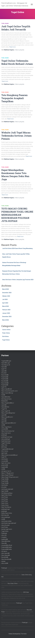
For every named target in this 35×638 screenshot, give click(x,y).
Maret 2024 (5, 289)
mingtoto (4, 537)
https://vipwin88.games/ (8, 413)
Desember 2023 (6, 292)
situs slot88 (4, 563)
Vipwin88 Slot (5, 407)
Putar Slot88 (4, 479)
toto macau (4, 451)
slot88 (3, 425)
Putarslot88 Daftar (6, 547)
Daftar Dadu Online (6, 513)
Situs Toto (4, 445)
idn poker (4, 373)
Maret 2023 (5, 306)
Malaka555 (4, 401)
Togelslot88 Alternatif (7, 449)
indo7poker (4, 459)
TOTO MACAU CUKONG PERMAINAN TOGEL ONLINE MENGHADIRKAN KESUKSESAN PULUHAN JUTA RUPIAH (17, 214)
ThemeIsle (23, 633)
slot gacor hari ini (6, 471)
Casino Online (6, 329)
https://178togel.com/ (7, 473)
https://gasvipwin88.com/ (8, 423)
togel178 (3, 369)
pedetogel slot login (6, 437)
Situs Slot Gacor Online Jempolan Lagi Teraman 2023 (17, 279)
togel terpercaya (5, 441)
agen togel (4, 453)
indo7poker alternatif (7, 489)
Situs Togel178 (5, 411)
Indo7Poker (4, 497)
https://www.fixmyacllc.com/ (9, 391)
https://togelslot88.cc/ (7, 403)
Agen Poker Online (6, 495)
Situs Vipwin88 (5, 555)
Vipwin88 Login (5, 363)
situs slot (4, 535)
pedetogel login (5, 509)
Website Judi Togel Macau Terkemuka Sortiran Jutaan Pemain (16, 135)
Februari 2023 (6, 309)
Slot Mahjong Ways (6, 493)
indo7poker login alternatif (8, 523)
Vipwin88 (4, 367)
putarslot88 (4, 465)
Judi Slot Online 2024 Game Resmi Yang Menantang (17, 248)
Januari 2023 (6, 313)
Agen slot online (5, 463)
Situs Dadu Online (12, 583)
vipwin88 (3, 371)
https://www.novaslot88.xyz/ (9, 455)
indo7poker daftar (6, 521)
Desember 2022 (6, 316)
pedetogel (4, 435)
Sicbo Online (4, 505)
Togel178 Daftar (5, 443)
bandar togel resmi (6, 529)
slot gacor (4, 551)
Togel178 (4, 409)
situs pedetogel (5, 439)
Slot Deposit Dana (6, 399)
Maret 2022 (5, 320)
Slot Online (5, 336)
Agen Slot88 (4, 491)
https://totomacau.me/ (7, 431)
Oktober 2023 (6, 296)
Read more (12, 47)
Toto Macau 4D (5, 365)
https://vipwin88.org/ (7, 393)
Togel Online (5, 23)
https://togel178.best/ (7, 475)
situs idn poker (5, 525)
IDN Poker (4, 447)
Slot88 (3, 395)
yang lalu (19, 50)
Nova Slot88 (4, 375)
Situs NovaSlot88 (6, 559)
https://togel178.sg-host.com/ (9, 477)
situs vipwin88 (5, 553)
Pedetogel (4, 533)
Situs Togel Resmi (6, 427)
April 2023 (5, 303)
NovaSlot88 (4, 381)
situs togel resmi (6, 433)
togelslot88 (4, 467)
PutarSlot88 (4, 377)
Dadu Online (4, 503)
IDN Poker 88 (5, 515)
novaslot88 (4, 429)
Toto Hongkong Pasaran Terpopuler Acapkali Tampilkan (14, 98)
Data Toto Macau (6, 507)
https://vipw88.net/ (6, 389)
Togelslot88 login (6, 361)
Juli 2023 (5, 299)
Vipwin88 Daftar (5, 397)
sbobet (3, 561)
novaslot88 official (6, 545)
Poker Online (6, 333)
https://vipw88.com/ (7, 417)
